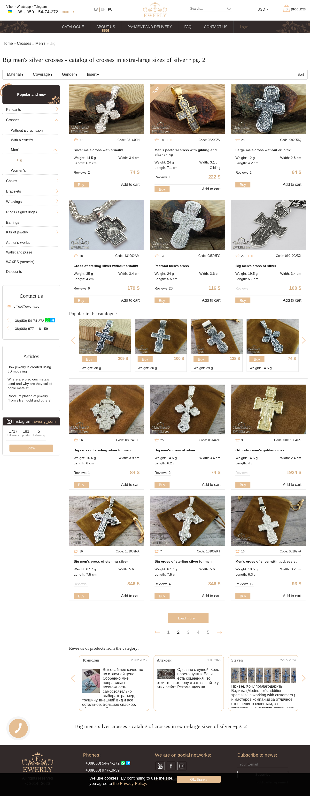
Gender (68, 74)
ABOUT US (105, 27)
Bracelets (13, 191)
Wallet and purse (19, 252)
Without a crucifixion (27, 130)
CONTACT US (215, 27)
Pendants (13, 109)
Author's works (18, 242)
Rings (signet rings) (21, 212)
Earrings (12, 222)
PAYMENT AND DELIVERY (149, 27)
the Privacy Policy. (130, 783)
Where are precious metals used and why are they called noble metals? (30, 383)
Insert (91, 74)
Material (14, 74)
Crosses (24, 43)
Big (19, 160)
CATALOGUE (73, 27)
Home (7, 43)
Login (244, 27)
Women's (18, 170)
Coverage (41, 74)
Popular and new (31, 94)
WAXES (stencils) (20, 262)
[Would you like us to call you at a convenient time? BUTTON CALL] (18, 728)
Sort (300, 74)
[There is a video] (170, 140)
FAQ (188, 27)
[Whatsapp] (47, 320)
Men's (40, 43)
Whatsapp (24, 6)
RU (110, 9)
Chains (11, 181)
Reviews (82, 172)
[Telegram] (52, 320)
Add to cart (130, 184)
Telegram (40, 6)
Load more (188, 618)
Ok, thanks (199, 779)
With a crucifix (22, 140)
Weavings (14, 202)
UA (96, 9)
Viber (10, 6)
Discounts (14, 271)
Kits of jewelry (17, 232)
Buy (81, 185)
